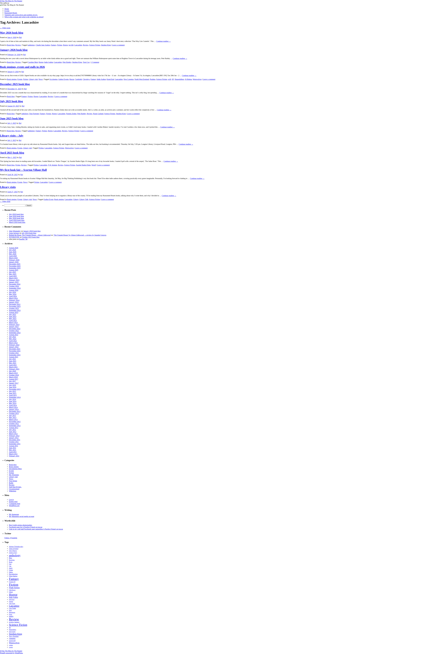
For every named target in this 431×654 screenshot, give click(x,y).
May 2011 (12, 450)
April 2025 (13, 276)
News (40, 79)
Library (75, 199)
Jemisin (11, 601)
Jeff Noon (11, 599)
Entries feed (13, 502)
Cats (10, 566)
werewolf (12, 641)
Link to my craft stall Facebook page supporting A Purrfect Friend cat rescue (36, 529)
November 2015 (15, 389)
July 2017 (12, 381)
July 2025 (12, 272)
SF (173, 79)
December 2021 (14, 349)
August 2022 (13, 335)
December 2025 (14, 264)
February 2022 (14, 345)
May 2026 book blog (11, 32)
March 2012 (13, 434)
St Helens (188, 79)
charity (11, 568)
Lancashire (78, 45)
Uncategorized (14, 489)
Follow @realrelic (10, 538)
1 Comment (95, 62)
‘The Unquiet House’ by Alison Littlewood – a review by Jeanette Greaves (79, 235)
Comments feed (14, 504)
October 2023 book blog (30, 237)
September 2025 (15, 268)
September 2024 (15, 288)
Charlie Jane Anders (43, 45)
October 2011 (14, 442)
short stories (12, 631)
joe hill (71, 45)
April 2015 (13, 395)
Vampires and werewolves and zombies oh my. (21, 15)
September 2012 (15, 426)
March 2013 (13, 420)
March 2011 (13, 454)
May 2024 (12, 294)
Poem (10, 614)
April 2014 (13, 405)
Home (6, 9)
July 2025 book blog (11, 101)
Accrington (53, 79)
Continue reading (163, 41)
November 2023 (15, 306)
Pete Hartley (67, 62)
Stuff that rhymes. (15, 487)
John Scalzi (12, 603)
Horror (65, 45)
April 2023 (13, 320)
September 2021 (15, 355)
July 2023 (12, 314)
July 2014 (12, 399)
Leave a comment (118, 45)
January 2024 (14, 302)
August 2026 (13, 248)
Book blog (10, 45)
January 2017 (14, 383)
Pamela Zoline (71, 114)
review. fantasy (14, 622)
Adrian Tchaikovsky (16, 546)
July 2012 (12, 430)
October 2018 (14, 375)
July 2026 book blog (16, 214)
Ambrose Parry (13, 553)
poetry (11, 616)
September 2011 (14, 444)
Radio (11, 483)
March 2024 (13, 298)
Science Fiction (94, 45)
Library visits (8, 187)
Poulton (152, 79)
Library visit (33, 79)
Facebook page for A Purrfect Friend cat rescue (25, 527)
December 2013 (14, 411)
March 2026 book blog (17, 222)
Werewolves (197, 79)
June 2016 (12, 387)
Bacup (71, 79)
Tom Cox (86, 62)
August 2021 (13, 357)
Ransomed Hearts (10, 13)
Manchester (12, 612)
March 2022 (13, 343)
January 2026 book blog (13, 49)
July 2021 (12, 359)
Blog (10, 558)
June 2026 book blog (16, 216)
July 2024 (12, 292)
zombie (11, 647)
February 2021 (14, 369)
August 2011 (13, 446)
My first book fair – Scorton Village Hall (23, 169)
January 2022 (14, 347)
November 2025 (15, 266)
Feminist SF (12, 582)
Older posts (5, 28)
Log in (11, 500)
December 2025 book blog (15, 84)
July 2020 (12, 371)
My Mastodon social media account (21, 516)
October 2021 (14, 353)
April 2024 (13, 296)
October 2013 (14, 413)
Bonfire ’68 (23, 239)
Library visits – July (11, 135)
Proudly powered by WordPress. (11, 653)
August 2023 (13, 312)
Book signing (11, 79)
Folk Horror (12, 590)
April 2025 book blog (12, 152)
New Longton (129, 79)
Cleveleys (86, 79)
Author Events (63, 79)
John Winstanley (15, 231)
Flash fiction (14, 587)
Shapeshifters (179, 79)
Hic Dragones (14, 475)
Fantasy (53, 45)
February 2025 (14, 280)
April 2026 (13, 256)
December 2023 (14, 304)
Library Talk (83, 199)
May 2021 (12, 363)
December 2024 (14, 284)
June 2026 (12, 252)
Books (10, 562)
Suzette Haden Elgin (83, 165)
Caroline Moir (33, 62)
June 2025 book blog (11, 118)
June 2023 (12, 316)
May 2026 (12, 254)
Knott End (110, 79)
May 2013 (12, 417)
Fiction (59, 45)
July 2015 (12, 391)
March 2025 (13, 278)
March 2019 (13, 373)
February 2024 (14, 300)
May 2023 (12, 318)
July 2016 (12, 385)
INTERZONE (14, 237)
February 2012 (14, 436)
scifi (169, 79)
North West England (141, 79)
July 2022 (12, 337)
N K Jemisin (52, 165)
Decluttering (13, 574)
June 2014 (12, 401)
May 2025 (12, 274)
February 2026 (14, 260)
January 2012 (14, 438)
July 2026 (12, 250)
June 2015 (12, 393)
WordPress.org (14, 506)
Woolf (93, 165)
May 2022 (12, 339)
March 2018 (13, 377)
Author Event (48, 199)
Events (6, 11)
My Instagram (14, 514)
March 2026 (13, 258)
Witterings (12, 491)
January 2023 (14, 327)
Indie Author (48, 62)
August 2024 (13, 290)
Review (18, 45)
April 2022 (13, 341)
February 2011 (14, 456)
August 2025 (13, 270)
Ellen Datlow (13, 576)
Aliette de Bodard (13, 548)
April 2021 (13, 365)
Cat (10, 564)
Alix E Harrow (13, 551)
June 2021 (12, 361)
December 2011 (14, 440)
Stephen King (106, 45)
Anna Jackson (14, 233)
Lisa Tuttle (12, 608)
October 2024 (14, 286)
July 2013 (12, 415)
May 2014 (12, 403)
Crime (11, 570)
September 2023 (15, 310)
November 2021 (15, 351)
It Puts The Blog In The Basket (11, 1)
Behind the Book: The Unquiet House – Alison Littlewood (30, 235)
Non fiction (13, 481)
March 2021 (13, 367)
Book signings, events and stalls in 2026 (22, 66)
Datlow (11, 572)
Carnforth (78, 79)
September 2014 (15, 397)
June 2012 (12, 432)
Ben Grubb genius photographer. (20, 525)
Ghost (11, 592)
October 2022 (14, 331)
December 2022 (14, 329)
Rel (20, 37)
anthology (31, 45)
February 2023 (14, 325)
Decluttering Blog (15, 469)
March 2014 (13, 407)
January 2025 (14, 282)
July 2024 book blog (29, 233)
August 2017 (13, 379)
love (10, 610)
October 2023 (14, 308)
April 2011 (13, 452)
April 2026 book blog (16, 220)
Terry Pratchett (14, 636)
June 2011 (12, 448)
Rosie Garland (98, 114)
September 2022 (15, 333)
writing (11, 645)
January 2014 (14, 409)
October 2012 (14, 424)
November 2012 (15, 422)
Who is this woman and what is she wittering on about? (24, 17)
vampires (12, 638)
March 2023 (13, 323)
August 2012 (13, 428)
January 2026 (14, 262)
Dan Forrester (34, 114)
